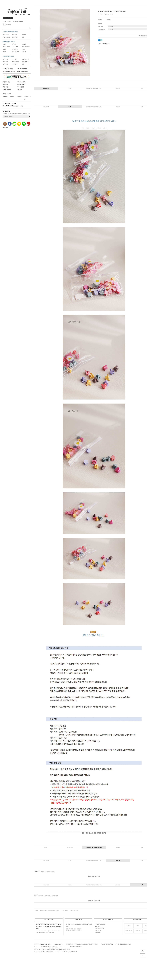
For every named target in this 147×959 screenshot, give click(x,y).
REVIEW (118, 88)
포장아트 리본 (6, 81)
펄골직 (14, 44)
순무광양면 (15, 46)
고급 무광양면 (6, 46)
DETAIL (70, 88)
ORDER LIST (98, 930)
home (36, 910)
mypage (138, 931)
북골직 (4, 51)
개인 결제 (19, 89)
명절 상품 (5, 84)
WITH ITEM (46, 88)
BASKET (8, 24)
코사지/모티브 (25, 61)
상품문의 (12, 96)
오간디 (23, 49)
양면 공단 (24, 44)
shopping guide (74, 910)
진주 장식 (5, 61)
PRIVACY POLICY (49, 910)
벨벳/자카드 (15, 49)
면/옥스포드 (6, 34)
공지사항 (5, 96)
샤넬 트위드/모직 (7, 37)
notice (129, 925)
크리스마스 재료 (21, 81)
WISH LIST (97, 926)
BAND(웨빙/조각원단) (22, 71)
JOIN (9, 21)
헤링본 (4, 49)
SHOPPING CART (99, 928)
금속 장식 (5, 59)
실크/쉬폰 (14, 37)
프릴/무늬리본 (15, 51)
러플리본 (14, 34)
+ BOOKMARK (8, 18)
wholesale (128, 931)
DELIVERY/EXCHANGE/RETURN (93, 88)
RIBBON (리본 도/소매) (9, 41)
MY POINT (97, 932)
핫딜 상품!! (5, 87)
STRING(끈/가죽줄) (22, 68)
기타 (23, 37)
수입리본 (24, 51)
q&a (138, 925)
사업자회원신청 (27, 98)
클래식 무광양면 (26, 46)
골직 (4, 44)
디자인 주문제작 (7, 89)
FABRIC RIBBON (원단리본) (10, 32)
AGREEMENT (64, 910)
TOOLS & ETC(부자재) (9, 71)
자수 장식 (14, 64)
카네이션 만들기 (21, 84)
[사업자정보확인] (53, 946)
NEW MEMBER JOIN (100, 924)
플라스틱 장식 (15, 61)
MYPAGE (21, 21)
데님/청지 (24, 34)
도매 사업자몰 (20, 87)
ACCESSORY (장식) (8, 56)
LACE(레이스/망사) (8, 68)
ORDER (15, 21)
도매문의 (19, 96)
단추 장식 (5, 64)
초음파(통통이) (25, 59)
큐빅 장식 (14, 59)
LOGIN (4, 21)
